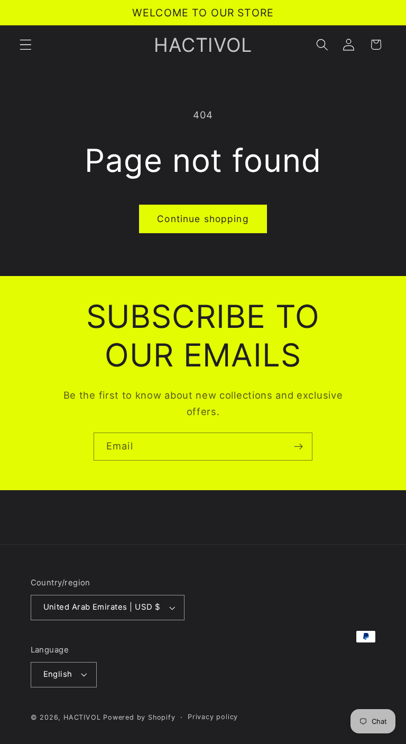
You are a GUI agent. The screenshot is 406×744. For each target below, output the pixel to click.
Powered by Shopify (139, 717)
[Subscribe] (298, 447)
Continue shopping (203, 218)
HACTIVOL (81, 717)
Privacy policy (213, 717)
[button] (25, 44)
